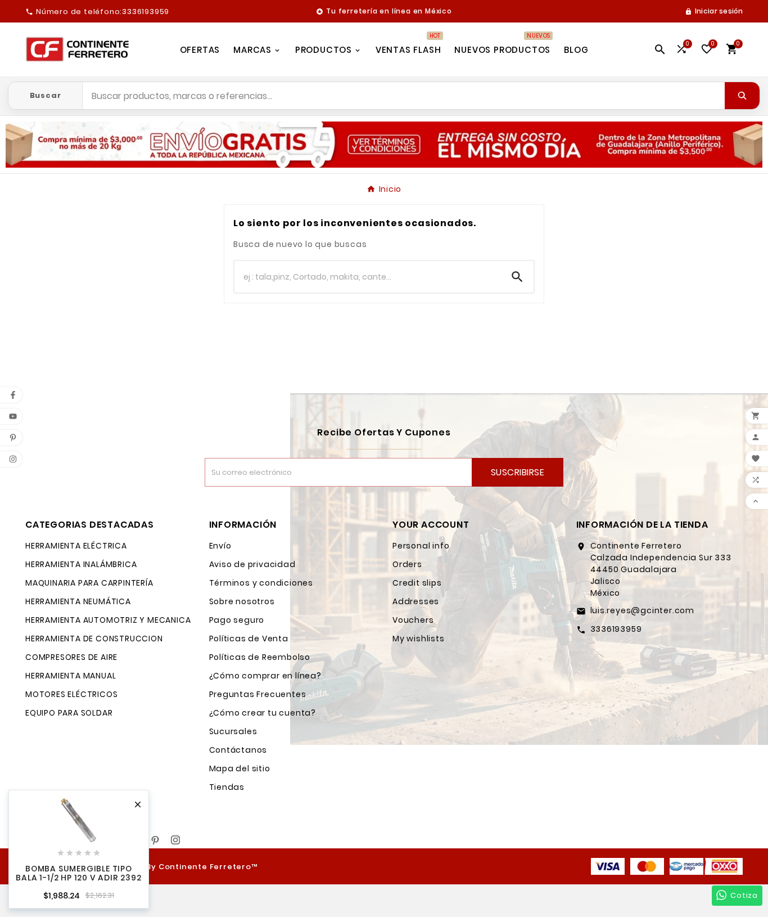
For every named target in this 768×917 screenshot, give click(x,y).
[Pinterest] (155, 839)
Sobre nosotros (242, 601)
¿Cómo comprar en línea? (265, 675)
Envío (220, 545)
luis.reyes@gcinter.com (642, 610)
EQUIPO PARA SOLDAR (68, 712)
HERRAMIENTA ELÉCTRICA (76, 545)
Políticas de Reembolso (260, 657)
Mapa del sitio (239, 768)
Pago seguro (237, 620)
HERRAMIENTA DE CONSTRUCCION (94, 638)
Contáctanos (238, 750)
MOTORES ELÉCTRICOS (71, 694)
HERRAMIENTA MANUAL (70, 675)
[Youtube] (135, 839)
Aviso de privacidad (252, 564)
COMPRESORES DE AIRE (71, 657)
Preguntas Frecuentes (257, 694)
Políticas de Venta (248, 638)
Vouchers (412, 620)
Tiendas (227, 787)
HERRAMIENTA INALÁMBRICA (81, 564)
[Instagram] (175, 839)
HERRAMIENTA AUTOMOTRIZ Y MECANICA (108, 620)
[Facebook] (114, 839)
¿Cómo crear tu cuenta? (263, 712)
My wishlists (418, 638)
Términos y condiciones (261, 582)
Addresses (415, 601)
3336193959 (616, 629)
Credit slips (417, 582)
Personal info (420, 545)
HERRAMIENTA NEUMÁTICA (78, 601)
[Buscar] (742, 95)
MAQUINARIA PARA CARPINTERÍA (89, 582)
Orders (407, 564)
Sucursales (233, 731)
